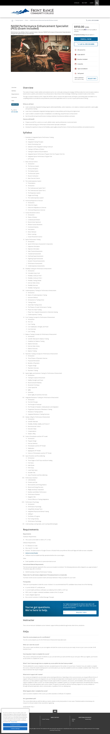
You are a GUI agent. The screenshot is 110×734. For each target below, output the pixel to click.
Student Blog (88, 719)
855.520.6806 (14, 112)
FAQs (13, 100)
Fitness (26, 20)
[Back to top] (55, 717)
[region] (15, 720)
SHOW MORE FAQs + (28, 707)
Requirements (15, 94)
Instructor (14, 97)
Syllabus (14, 90)
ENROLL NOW (86, 39)
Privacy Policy (57, 730)
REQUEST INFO (92, 78)
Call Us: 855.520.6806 (92, 20)
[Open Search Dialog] (97, 2)
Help (73, 721)
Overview (14, 87)
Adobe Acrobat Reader (31, 553)
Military (73, 719)
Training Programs (19, 20)
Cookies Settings (15, 728)
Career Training (45, 719)
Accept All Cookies (15, 724)
